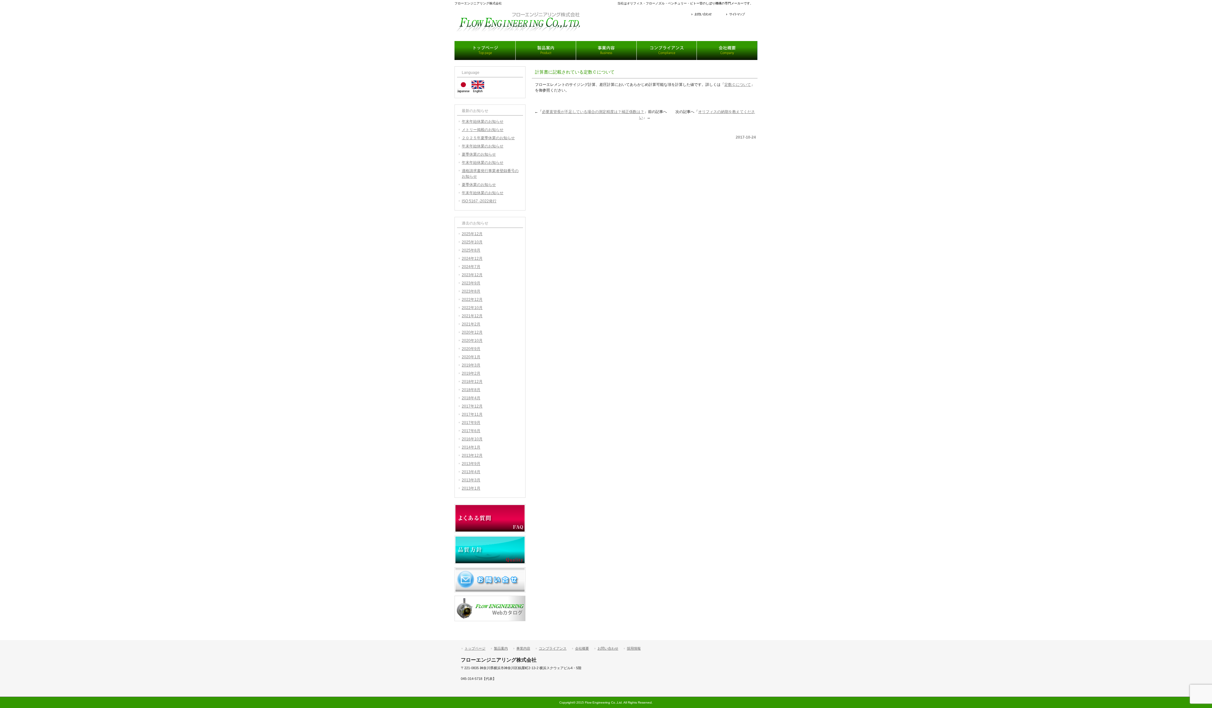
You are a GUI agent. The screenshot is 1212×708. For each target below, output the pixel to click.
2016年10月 (472, 439)
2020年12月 (472, 332)
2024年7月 (471, 267)
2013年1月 (471, 488)
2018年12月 (472, 381)
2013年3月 (471, 480)
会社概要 (727, 50)
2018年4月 (471, 398)
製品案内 (545, 50)
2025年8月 (471, 250)
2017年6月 (471, 431)
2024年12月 (472, 258)
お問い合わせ (707, 15)
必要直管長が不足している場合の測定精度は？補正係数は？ (593, 112)
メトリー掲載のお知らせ (482, 130)
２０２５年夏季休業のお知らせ (488, 138)
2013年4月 (471, 472)
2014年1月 (471, 447)
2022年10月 (472, 308)
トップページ (484, 50)
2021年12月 (472, 316)
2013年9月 (471, 463)
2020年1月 (471, 357)
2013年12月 (472, 455)
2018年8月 (471, 390)
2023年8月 (471, 291)
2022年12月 (472, 299)
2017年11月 (472, 414)
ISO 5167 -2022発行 (479, 201)
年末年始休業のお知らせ (482, 121)
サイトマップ (741, 15)
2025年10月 (472, 242)
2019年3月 (471, 365)
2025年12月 (472, 234)
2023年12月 (472, 275)
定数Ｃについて (737, 84)
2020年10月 (472, 340)
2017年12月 (472, 406)
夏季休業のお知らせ (479, 154)
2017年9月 (471, 422)
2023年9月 (471, 283)
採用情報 (634, 648)
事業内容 (606, 50)
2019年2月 (471, 373)
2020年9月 (471, 349)
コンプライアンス (666, 50)
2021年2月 (471, 324)
